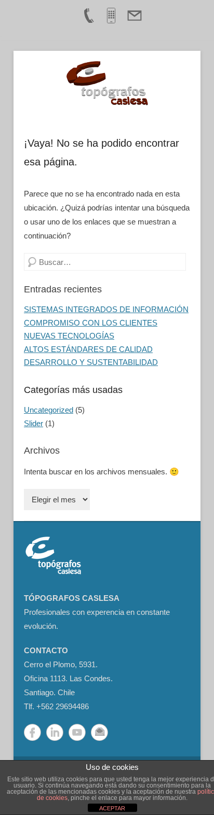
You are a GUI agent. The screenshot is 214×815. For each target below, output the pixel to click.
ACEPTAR (112, 808)
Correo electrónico (99, 732)
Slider (33, 423)
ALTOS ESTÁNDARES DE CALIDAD (88, 349)
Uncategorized (48, 409)
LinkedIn (54, 732)
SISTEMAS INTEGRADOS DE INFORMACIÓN (106, 309)
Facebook (32, 732)
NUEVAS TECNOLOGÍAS (69, 335)
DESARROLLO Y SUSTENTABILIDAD (91, 362)
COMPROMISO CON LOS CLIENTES (90, 322)
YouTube (77, 732)
